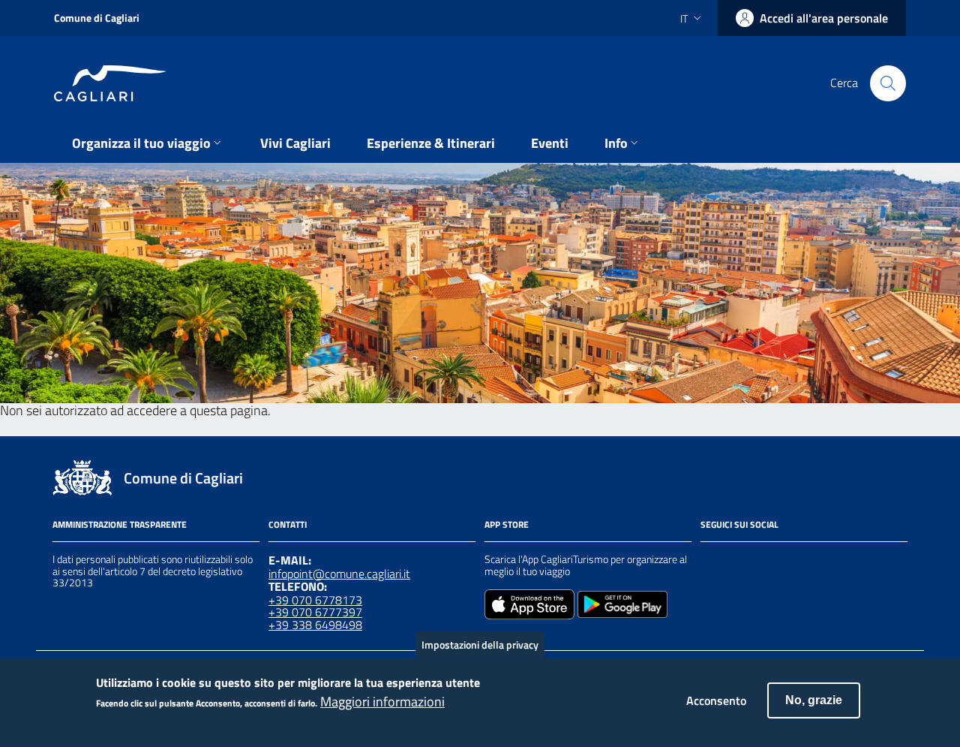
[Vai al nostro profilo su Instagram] (737, 562)
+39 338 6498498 (315, 625)
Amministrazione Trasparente (119, 524)
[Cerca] (888, 83)
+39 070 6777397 (315, 612)
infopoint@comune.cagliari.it (339, 574)
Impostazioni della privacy (480, 644)
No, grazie (813, 700)
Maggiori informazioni (382, 702)
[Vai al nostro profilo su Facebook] (709, 562)
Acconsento (716, 700)
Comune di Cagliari (97, 18)
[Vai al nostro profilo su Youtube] (791, 562)
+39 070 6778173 (315, 600)
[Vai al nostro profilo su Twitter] (763, 562)
